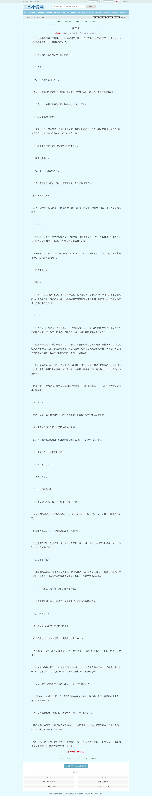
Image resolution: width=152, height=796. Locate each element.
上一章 (58, 21)
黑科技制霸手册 (103, 782)
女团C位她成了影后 (49, 782)
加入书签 (93, 21)
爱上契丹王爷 (91, 33)
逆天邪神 (83, 33)
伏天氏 (64, 33)
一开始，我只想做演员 (49, 786)
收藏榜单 (107, 12)
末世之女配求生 (73, 33)
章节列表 (68, 21)
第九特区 (103, 777)
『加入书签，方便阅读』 (76, 752)
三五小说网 (33, 7)
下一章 (77, 21)
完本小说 (115, 12)
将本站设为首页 (29, 1)
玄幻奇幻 (41, 12)
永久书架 (32, 12)
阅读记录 (123, 12)
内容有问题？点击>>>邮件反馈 (76, 766)
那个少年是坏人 (36, 17)
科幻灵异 (74, 12)
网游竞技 (82, 12)
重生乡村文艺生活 (103, 786)
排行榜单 (98, 12)
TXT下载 (85, 21)
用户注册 (126, 1)
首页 (25, 12)
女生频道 (90, 12)
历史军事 (65, 12)
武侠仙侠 (49, 12)
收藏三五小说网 (41, 1)
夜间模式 (123, 17)
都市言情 (57, 12)
